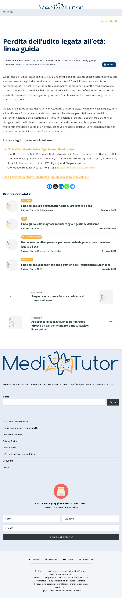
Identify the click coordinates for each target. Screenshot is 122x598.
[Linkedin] (61, 186)
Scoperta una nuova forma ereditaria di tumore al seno (57, 298)
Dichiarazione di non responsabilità (20, 427)
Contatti (7, 467)
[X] (55, 186)
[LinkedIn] (101, 21)
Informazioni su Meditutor (16, 421)
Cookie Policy (9, 447)
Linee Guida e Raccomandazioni (39, 64)
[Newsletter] (116, 21)
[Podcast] (106, 21)
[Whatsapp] (66, 186)
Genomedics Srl (57, 590)
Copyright (8, 460)
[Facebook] (49, 186)
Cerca (6, 396)
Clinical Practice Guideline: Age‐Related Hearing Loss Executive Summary (46, 176)
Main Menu (61, 12)
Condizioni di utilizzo (13, 434)
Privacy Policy (10, 440)
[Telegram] (72, 186)
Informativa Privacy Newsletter (19, 454)
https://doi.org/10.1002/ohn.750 (76, 167)
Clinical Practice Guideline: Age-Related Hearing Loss (40, 149)
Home (19, 64)
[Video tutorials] (111, 21)
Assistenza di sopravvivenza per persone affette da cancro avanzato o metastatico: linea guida (60, 325)
